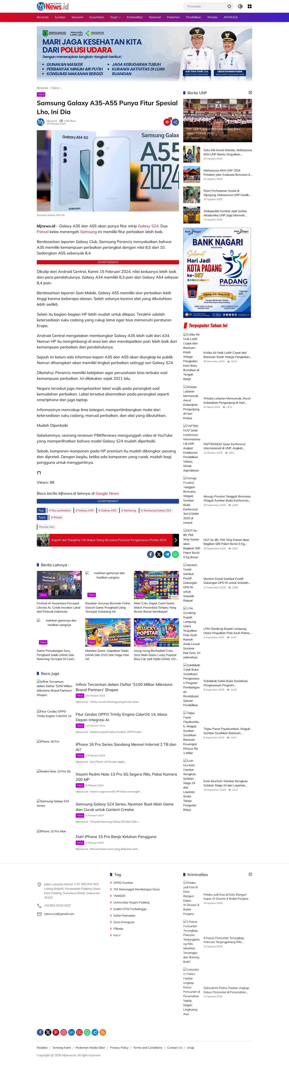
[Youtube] (79, 1032)
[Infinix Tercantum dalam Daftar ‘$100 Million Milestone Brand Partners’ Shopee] (54, 692)
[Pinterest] (55, 1032)
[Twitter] (158, 554)
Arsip (190, 1047)
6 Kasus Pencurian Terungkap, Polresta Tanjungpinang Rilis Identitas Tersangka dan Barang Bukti (225, 940)
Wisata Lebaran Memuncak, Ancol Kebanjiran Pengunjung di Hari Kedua (227, 400)
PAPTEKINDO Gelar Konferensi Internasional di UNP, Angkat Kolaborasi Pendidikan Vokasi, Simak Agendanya (224, 446)
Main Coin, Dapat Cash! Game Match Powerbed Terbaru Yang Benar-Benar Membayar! (155, 607)
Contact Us (174, 1047)
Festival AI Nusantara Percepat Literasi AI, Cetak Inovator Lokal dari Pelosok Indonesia (58, 607)
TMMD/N (119, 896)
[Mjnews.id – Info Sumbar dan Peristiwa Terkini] (53, 6)
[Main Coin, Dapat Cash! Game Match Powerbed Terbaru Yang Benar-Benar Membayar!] (156, 585)
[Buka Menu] (249, 6)
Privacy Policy (119, 1047)
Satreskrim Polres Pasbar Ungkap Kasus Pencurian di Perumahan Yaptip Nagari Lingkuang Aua (226, 990)
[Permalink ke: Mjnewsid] (42, 122)
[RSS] (102, 1032)
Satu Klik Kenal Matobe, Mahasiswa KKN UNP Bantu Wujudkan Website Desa (228, 152)
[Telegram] (167, 554)
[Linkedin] (71, 1032)
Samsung (88, 231)
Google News (107, 493)
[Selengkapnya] (250, 92)
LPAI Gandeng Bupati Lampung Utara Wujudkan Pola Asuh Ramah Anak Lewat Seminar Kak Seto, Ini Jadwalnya (227, 631)
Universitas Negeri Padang (131, 902)
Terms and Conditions (147, 1047)
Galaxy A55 (108, 510)
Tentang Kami (61, 1047)
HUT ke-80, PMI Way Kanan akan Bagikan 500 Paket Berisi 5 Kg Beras (226, 542)
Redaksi (42, 1047)
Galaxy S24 (148, 226)
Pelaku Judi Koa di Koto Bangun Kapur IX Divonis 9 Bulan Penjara (226, 897)
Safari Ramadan (124, 915)
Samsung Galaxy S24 (157, 510)
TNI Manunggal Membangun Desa (136, 889)
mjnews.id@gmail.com (59, 914)
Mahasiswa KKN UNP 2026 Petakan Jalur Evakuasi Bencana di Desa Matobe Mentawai (227, 173)
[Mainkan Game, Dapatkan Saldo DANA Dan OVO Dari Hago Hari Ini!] (107, 632)
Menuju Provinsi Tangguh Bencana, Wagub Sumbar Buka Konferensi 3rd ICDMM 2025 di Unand (227, 498)
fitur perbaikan (61, 510)
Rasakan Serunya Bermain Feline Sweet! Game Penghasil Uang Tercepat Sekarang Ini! (107, 607)
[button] (229, 6)
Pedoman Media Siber (90, 1047)
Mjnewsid (52, 121)
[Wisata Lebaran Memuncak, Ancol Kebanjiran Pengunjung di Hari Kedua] (191, 402)
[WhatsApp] (175, 554)
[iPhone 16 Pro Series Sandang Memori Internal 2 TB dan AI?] (54, 752)
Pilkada (118, 929)
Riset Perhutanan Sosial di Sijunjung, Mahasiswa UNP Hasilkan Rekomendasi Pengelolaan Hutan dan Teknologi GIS (228, 193)
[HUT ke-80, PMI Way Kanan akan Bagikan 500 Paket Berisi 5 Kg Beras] (191, 543)
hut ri (116, 935)
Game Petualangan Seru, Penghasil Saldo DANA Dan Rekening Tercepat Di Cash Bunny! (55, 655)
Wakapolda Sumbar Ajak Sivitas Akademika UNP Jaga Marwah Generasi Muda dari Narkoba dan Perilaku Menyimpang (226, 213)
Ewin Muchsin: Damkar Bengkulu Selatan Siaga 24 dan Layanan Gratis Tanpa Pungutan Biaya (226, 783)
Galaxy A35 (86, 510)
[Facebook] (150, 554)
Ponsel (43, 231)
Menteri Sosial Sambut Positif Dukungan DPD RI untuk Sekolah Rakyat (226, 581)
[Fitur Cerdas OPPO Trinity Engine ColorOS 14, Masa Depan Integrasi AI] (54, 722)
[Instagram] (63, 1032)
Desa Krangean (123, 922)
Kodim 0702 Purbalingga (129, 909)
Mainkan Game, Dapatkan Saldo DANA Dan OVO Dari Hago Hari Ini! (107, 655)
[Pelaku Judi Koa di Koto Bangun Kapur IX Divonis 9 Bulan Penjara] (191, 898)
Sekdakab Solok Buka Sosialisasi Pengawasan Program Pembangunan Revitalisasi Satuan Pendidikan (227, 683)
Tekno (41, 94)
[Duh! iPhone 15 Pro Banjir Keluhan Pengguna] (54, 842)
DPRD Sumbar (123, 883)
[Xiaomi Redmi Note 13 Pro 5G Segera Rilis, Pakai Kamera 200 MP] (54, 782)
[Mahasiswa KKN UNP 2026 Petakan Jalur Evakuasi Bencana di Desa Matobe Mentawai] (191, 174)
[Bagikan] (175, 122)
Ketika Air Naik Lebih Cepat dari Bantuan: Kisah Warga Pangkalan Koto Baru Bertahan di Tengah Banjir (226, 355)
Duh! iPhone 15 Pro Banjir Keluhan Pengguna (116, 836)
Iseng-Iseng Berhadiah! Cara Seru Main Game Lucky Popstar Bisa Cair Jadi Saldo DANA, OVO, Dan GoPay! (156, 655)
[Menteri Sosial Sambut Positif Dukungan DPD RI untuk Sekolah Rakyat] (191, 583)
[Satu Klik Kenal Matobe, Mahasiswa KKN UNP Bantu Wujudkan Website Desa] (191, 154)
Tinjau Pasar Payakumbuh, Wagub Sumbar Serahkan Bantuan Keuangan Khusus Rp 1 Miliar (227, 731)
